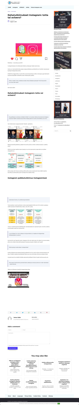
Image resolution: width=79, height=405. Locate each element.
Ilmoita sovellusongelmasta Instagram (31, 382)
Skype (56, 83)
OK (58, 403)
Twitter (56, 91)
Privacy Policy (28, 396)
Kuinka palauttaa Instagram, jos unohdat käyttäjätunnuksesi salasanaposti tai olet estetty (61, 38)
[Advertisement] (29, 34)
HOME (9, 7)
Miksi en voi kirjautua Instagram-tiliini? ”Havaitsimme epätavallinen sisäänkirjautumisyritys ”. (62, 33)
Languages (20, 396)
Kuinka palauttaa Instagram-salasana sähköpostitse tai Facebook (15, 382)
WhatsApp (57, 98)
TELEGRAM (57, 86)
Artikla (27, 7)
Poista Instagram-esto (36, 7)
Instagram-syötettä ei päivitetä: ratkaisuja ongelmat (64, 363)
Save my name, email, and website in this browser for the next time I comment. (23, 345)
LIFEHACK (21, 7)
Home (9, 396)
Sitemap (51, 396)
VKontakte (57, 96)
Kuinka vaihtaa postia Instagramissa (62, 41)
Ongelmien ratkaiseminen (48, 381)
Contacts (44, 396)
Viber (56, 93)
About (14, 396)
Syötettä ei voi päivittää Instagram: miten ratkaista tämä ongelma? (64, 382)
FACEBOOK (57, 75)
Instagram (15, 7)
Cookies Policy (37, 396)
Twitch (56, 88)
